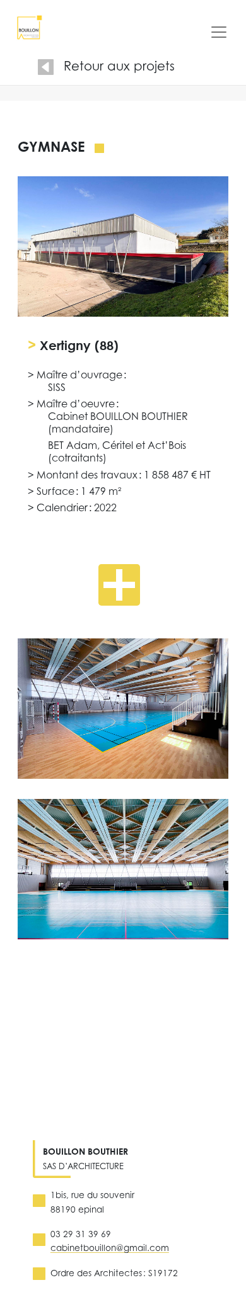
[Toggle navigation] (219, 32)
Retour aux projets (119, 66)
